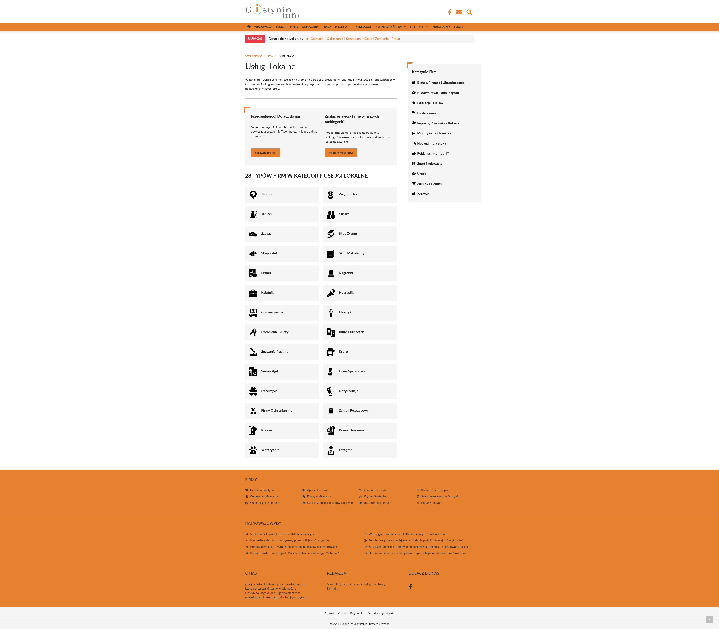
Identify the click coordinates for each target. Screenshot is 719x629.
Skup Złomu (348, 234)
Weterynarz (270, 450)
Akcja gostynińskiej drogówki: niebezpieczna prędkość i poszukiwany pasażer (419, 546)
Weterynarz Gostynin (264, 496)
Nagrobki (346, 273)
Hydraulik (346, 292)
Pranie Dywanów (352, 430)
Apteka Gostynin (318, 490)
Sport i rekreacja (429, 163)
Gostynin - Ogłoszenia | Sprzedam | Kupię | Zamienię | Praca (355, 39)
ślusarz (344, 214)
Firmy (294, 27)
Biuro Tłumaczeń (351, 332)
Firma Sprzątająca (352, 371)
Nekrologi (363, 27)
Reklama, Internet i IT (433, 153)
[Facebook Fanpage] (448, 12)
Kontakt (332, 588)
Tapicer (266, 214)
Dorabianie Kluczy (275, 332)
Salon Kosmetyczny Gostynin (440, 496)
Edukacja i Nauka (430, 103)
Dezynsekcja (348, 391)
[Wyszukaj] (469, 11)
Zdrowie (423, 194)
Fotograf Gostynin (319, 496)
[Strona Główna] (248, 27)
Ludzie (458, 27)
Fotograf (345, 450)
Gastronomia (426, 113)
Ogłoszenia (310, 27)
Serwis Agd (269, 371)
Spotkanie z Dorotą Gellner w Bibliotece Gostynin (282, 534)
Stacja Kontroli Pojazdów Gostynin (330, 502)
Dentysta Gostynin (262, 490)
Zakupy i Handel (429, 184)
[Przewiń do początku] (709, 619)
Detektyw (269, 391)
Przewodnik (441, 27)
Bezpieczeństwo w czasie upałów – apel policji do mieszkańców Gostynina (417, 553)
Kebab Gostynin (431, 502)
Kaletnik (267, 292)
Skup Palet (269, 253)
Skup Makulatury (352, 253)
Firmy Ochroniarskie (276, 410)
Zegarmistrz (348, 194)
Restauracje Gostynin (378, 502)
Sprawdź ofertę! (265, 152)
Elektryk (345, 312)
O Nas (342, 613)
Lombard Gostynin (376, 490)
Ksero (343, 351)
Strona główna (253, 56)
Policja (281, 27)
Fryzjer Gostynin (375, 496)
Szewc (266, 234)
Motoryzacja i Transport (435, 133)
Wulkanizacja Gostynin (265, 502)
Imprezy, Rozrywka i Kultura (438, 123)
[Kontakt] (459, 12)
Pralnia (266, 273)
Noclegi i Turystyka (431, 143)
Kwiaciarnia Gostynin (435, 490)
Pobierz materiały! (341, 152)
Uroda (421, 174)
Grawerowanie (272, 312)
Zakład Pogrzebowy (354, 410)
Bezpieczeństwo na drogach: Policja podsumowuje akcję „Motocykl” (294, 553)
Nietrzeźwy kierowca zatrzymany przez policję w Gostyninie (289, 540)
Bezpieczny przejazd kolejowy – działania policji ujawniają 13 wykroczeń (416, 540)
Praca (326, 27)
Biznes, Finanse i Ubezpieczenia (441, 83)
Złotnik (266, 194)
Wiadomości (263, 27)
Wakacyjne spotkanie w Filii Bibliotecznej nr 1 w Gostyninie (408, 534)
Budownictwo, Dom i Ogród (438, 93)
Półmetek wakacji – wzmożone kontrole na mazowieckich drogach (293, 546)
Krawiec (267, 430)
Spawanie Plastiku (274, 351)
